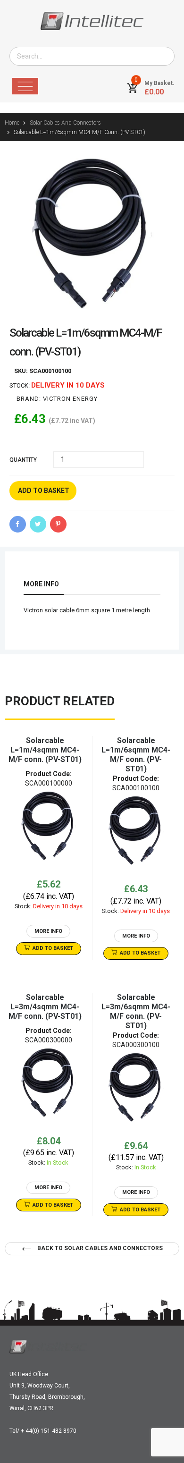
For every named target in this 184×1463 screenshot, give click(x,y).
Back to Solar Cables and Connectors (99, 1248)
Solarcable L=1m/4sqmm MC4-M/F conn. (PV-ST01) (45, 750)
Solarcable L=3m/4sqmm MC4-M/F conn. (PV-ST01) (45, 1007)
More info (41, 584)
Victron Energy (70, 398)
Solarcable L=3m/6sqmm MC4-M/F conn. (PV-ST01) (135, 1011)
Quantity (23, 460)
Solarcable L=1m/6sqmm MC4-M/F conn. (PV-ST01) (135, 754)
